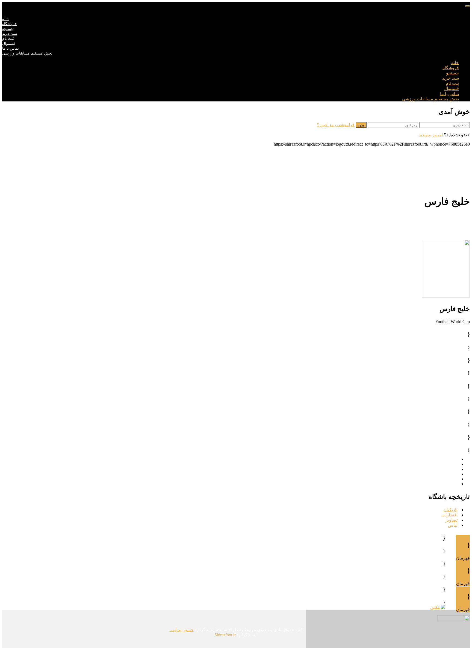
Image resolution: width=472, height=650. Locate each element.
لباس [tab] (453, 525)
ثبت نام (8, 39)
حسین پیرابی (182, 629)
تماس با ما (10, 48)
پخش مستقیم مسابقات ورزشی (27, 53)
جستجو (7, 29)
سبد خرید (9, 34)
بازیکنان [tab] (450, 509)
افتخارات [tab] (449, 515)
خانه (5, 19)
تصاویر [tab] (452, 520)
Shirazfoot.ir (225, 635)
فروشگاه (9, 24)
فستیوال (8, 43)
